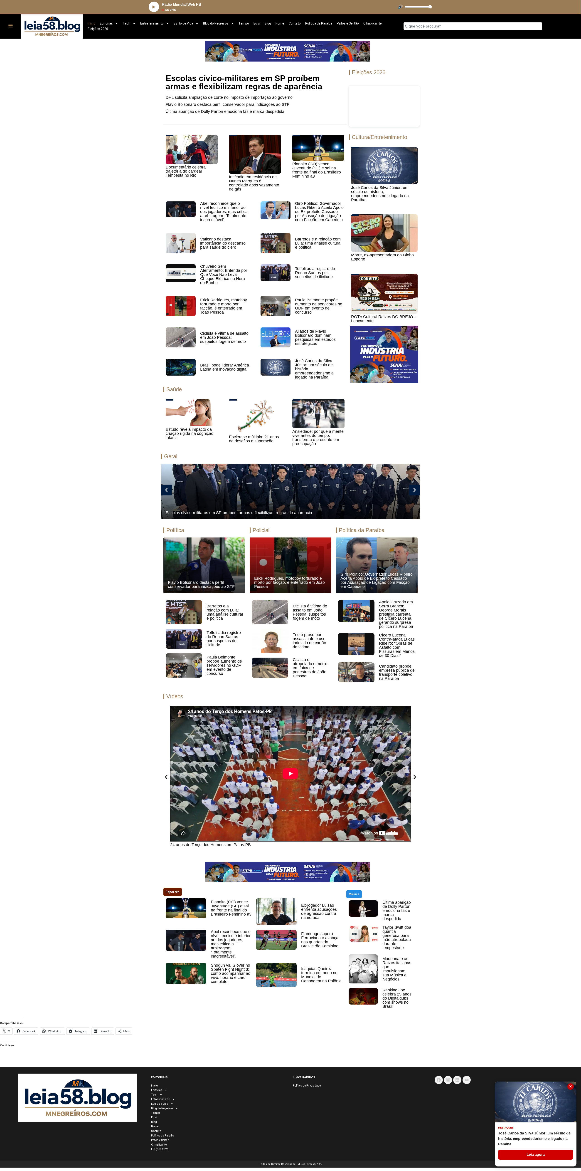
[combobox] (473, 26)
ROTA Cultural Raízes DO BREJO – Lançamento (383, 318)
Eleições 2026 (98, 29)
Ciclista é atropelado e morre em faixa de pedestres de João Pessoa (310, 667)
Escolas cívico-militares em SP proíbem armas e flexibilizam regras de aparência (244, 82)
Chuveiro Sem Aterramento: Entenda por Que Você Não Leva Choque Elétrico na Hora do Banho (223, 274)
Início (91, 23)
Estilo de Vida (183, 23)
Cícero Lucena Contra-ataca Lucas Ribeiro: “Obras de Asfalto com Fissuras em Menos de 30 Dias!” (397, 645)
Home (280, 23)
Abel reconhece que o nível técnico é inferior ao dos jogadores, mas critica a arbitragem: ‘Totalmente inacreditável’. (224, 211)
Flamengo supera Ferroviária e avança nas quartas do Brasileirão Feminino (319, 939)
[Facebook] (439, 1080)
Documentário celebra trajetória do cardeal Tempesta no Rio (186, 171)
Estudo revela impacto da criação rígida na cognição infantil (189, 433)
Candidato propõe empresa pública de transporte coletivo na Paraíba (397, 672)
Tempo (244, 23)
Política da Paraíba (318, 23)
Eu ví (257, 23)
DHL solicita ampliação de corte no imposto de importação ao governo (229, 97)
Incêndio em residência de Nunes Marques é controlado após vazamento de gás (254, 183)
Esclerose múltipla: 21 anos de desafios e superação (254, 439)
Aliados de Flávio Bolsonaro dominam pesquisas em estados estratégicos (315, 337)
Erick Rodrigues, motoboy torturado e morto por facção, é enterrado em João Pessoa (223, 306)
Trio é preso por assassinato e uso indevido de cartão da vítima (309, 640)
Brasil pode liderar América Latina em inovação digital (224, 367)
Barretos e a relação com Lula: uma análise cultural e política (318, 243)
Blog (268, 23)
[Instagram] (448, 1080)
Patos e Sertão (348, 23)
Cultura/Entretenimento (379, 137)
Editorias (106, 23)
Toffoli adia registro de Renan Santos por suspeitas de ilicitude (315, 272)
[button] (166, 490)
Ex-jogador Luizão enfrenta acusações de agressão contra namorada (319, 911)
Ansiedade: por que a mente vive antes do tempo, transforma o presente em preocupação (318, 437)
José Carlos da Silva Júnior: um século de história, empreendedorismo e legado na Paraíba (380, 193)
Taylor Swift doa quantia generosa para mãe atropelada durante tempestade (396, 937)
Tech (126, 23)
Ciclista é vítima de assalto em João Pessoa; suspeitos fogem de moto (224, 337)
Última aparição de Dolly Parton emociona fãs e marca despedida (225, 111)
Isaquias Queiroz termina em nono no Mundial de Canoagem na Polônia (321, 974)
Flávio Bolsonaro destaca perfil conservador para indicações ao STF (227, 104)
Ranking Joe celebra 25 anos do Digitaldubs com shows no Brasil (396, 998)
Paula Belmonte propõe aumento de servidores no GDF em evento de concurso (318, 306)
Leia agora (536, 1154)
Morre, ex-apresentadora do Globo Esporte (382, 257)
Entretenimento (152, 23)
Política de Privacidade (307, 1085)
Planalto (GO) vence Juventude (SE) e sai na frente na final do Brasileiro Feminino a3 (316, 170)
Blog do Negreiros (216, 23)
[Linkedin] (457, 1080)
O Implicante (372, 23)
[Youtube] (467, 1080)
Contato (295, 23)
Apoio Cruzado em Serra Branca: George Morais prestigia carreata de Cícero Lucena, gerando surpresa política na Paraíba (396, 614)
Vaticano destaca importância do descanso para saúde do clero (223, 243)
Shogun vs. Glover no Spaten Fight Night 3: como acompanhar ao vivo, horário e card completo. (230, 973)
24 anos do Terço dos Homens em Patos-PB (210, 844)
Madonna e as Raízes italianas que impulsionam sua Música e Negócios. (396, 968)
